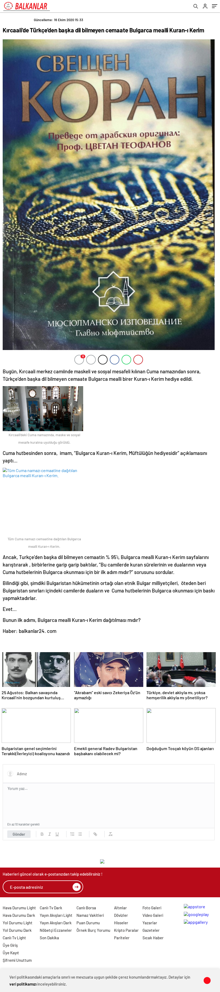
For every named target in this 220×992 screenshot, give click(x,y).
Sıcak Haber (153, 937)
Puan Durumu (88, 922)
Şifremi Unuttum (17, 960)
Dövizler (121, 915)
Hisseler (121, 922)
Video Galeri (152, 915)
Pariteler (122, 937)
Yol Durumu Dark (17, 930)
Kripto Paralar (126, 930)
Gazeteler (151, 930)
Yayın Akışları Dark (56, 922)
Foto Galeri (151, 907)
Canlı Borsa (86, 907)
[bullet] (80, 834)
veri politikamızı (22, 984)
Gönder (19, 834)
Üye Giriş (10, 945)
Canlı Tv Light (14, 937)
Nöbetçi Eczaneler (56, 930)
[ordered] (72, 834)
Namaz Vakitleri (90, 915)
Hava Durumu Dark (19, 915)
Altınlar (120, 907)
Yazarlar (149, 922)
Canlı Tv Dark (51, 907)
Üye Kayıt (11, 952)
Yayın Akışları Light (56, 915)
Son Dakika (49, 937)
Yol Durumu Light (17, 922)
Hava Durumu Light (19, 907)
